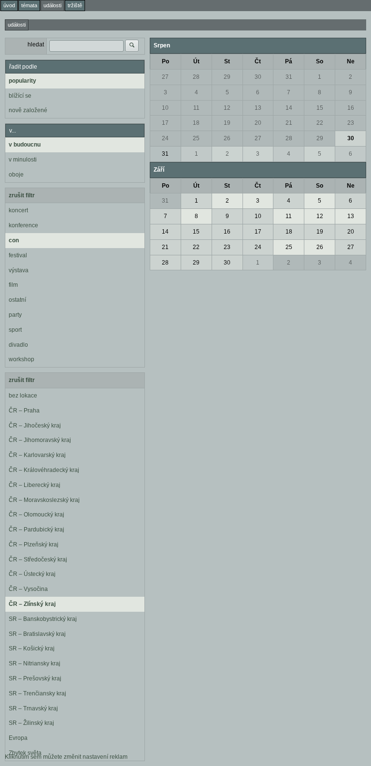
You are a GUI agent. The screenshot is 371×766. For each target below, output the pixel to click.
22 (319, 122)
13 (258, 107)
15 (319, 107)
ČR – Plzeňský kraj (33, 544)
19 (227, 122)
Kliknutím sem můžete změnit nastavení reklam (66, 756)
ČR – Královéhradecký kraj (44, 470)
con (14, 240)
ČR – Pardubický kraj (36, 529)
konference (23, 225)
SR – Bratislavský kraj (37, 634)
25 (196, 138)
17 (165, 122)
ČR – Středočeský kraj (38, 559)
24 (165, 138)
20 (258, 122)
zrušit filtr (22, 195)
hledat (36, 44)
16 (350, 107)
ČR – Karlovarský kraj (37, 455)
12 (227, 107)
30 (258, 77)
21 (288, 122)
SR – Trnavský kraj (33, 708)
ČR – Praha (24, 410)
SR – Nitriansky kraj (34, 663)
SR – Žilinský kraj (31, 723)
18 (196, 122)
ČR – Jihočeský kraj (35, 425)
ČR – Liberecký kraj (34, 485)
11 (196, 107)
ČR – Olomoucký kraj (36, 514)
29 (227, 77)
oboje (16, 174)
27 (165, 77)
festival (18, 255)
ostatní (17, 299)
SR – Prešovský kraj (35, 678)
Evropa (18, 738)
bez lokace (23, 395)
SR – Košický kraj (32, 648)
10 (165, 107)
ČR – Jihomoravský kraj (40, 440)
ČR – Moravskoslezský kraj (44, 500)
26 (227, 138)
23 (350, 122)
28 (196, 77)
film (13, 284)
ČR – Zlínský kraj (32, 604)
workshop (21, 359)
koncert (18, 210)
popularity (22, 80)
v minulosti (23, 159)
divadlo (18, 344)
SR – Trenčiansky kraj (37, 693)
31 (288, 77)
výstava (19, 270)
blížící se (20, 95)
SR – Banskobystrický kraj (43, 619)
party (15, 314)
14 (288, 107)
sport (15, 329)
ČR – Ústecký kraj (32, 574)
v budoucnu (25, 144)
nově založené (28, 110)
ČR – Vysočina (28, 589)
